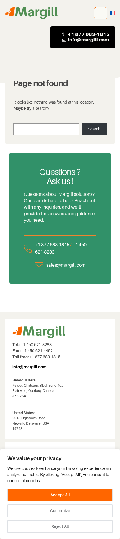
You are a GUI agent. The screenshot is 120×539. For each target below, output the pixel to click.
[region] (60, 494)
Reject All (60, 526)
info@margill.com (88, 40)
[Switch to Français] (112, 13)
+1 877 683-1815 (52, 244)
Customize (60, 510)
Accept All (60, 495)
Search (94, 129)
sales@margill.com (66, 265)
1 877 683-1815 (90, 34)
